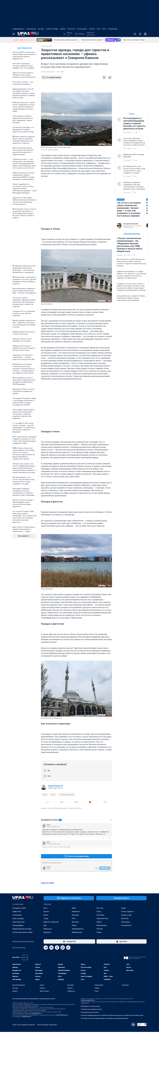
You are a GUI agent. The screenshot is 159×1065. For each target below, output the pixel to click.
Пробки (92, 29)
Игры (104, 29)
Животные (48, 929)
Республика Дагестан (67, 794)
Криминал (76, 912)
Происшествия (102, 918)
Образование (77, 932)
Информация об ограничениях (90, 1006)
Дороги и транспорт (51, 922)
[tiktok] (68, 947)
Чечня (45, 794)
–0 (109, 838)
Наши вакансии (18, 922)
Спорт (123, 908)
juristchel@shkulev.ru (62, 1015)
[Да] (45, 770)
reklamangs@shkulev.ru (88, 1000)
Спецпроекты (126, 925)
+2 (103, 851)
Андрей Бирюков (55, 786)
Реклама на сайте (19, 908)
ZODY (98, 29)
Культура (75, 915)
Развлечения (102, 925)
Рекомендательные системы (89, 1012)
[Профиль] (145, 34)
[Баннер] (44, 40)
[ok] (57, 947)
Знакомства (31, 29)
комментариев (53, 77)
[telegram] (46, 947)
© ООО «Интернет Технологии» (47, 1025)
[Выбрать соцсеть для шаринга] (110, 77)
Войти (49, 869)
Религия (100, 929)
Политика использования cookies (91, 1009)
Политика (100, 915)
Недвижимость (18, 29)
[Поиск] (134, 34)
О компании (17, 915)
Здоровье (47, 932)
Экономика (125, 922)
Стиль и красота (127, 912)
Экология (124, 918)
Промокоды (112, 29)
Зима (74, 908)
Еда (45, 925)
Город (46, 918)
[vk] (51, 947)
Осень (99, 912)
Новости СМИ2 (47, 883)
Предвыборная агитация (21, 929)
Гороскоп (71, 29)
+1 (103, 838)
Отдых (53, 794)
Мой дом (75, 922)
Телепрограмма (52, 29)
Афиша (62, 29)
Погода (41, 29)
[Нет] (45, 776)
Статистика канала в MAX (22, 932)
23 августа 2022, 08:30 (48, 72)
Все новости (24, 48)
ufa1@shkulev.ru (36, 1013)
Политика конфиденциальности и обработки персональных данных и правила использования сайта (112, 1015)
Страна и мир (126, 915)
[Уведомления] (140, 34)
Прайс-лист (16, 912)
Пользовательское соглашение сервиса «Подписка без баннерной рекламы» (104, 1018)
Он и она (100, 908)
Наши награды (18, 918)
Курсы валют (82, 29)
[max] (62, 947)
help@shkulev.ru (26, 1016)
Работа (99, 922)
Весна (46, 915)
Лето (74, 918)
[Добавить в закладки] (104, 77)
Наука (74, 925)
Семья (99, 932)
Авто (45, 908)
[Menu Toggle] (13, 34)
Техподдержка (17, 925)
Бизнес (46, 912)
